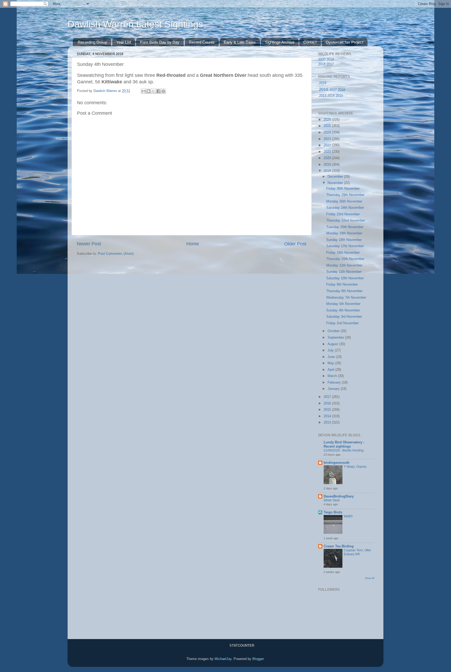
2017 (330, 64)
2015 (339, 95)
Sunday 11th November (343, 272)
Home (192, 243)
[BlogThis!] (148, 91)
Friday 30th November (343, 188)
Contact (310, 42)
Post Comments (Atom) (116, 254)
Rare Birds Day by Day (160, 42)
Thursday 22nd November (345, 220)
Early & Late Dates (240, 42)
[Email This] (143, 91)
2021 (328, 152)
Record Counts (202, 42)
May (331, 363)
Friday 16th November (343, 252)
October (334, 331)
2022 (328, 145)
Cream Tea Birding (339, 546)
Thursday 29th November (345, 195)
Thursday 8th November (344, 291)
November (336, 183)
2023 (328, 139)
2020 (321, 59)
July (331, 350)
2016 (323, 89)
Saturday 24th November (345, 208)
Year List (123, 42)
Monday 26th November (344, 201)
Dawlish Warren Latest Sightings (135, 24)
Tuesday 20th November (344, 227)
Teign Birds (333, 512)
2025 (328, 126)
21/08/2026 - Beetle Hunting (344, 450)
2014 (331, 95)
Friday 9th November (342, 284)
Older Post (295, 243)
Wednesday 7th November (346, 297)
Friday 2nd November (342, 323)
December (336, 176)
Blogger (258, 659)
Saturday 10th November (345, 278)
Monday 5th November (343, 304)
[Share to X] (153, 91)
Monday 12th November (344, 265)
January (334, 389)
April (331, 370)
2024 (328, 132)
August (333, 344)
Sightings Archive (279, 42)
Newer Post (89, 243)
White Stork (332, 500)
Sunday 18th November (344, 240)
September (336, 337)
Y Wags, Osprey (355, 466)
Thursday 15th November (345, 259)
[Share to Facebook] (158, 91)
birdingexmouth (336, 463)
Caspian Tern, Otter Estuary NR (357, 552)
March (333, 376)
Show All (369, 578)
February (335, 382)
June (332, 357)
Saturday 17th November (345, 246)
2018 (321, 64)
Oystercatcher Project (344, 42)
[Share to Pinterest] (163, 91)
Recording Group (92, 42)
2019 (330, 59)
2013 (322, 95)
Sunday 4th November (343, 310)
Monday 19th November (344, 233)
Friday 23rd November (343, 214)
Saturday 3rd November (344, 316)
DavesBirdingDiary (339, 496)
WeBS (348, 516)
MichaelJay (223, 659)
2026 (328, 119)
